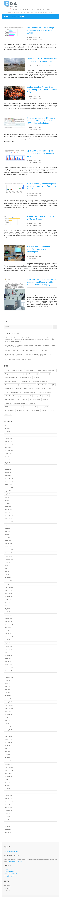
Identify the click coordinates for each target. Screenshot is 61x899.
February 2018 (8, 646)
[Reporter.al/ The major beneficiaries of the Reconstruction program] (14, 64)
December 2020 (9, 624)
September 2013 (9, 776)
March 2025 (8, 469)
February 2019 (8, 633)
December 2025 (9, 444)
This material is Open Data (15, 861)
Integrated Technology (45, 392)
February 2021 (8, 618)
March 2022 (8, 577)
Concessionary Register (12, 12)
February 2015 (8, 726)
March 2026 (8, 435)
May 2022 (7, 571)
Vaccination (35, 410)
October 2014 (8, 739)
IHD (50, 388)
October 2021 (8, 593)
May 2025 (7, 463)
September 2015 (9, 714)
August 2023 (8, 525)
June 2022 (7, 568)
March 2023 (8, 540)
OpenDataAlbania (35, 399)
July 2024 (7, 494)
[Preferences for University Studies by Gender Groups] (14, 220)
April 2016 (7, 692)
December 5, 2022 (46, 65)
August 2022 (8, 562)
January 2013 (8, 798)
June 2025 (7, 459)
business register (25, 377)
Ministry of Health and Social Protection (16, 399)
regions (8, 403)
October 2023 (8, 518)
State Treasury (9, 410)
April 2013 (7, 789)
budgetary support (19, 374)
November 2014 (9, 736)
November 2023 (9, 515)
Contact (53, 12)
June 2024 (7, 497)
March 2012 (8, 829)
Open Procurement (24, 12)
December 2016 (9, 667)
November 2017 (9, 652)
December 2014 (9, 733)
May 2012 (7, 823)
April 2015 (7, 723)
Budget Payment (33, 374)
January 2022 (8, 584)
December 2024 (9, 478)
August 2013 (8, 779)
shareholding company (20, 403)
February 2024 (8, 509)
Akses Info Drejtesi (44, 12)
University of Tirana (23, 410)
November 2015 (9, 708)
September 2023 (9, 522)
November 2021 (9, 590)
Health (18, 388)
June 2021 (7, 605)
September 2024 (9, 487)
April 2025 (7, 466)
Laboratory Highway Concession (22, 395)
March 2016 (8, 695)
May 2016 (7, 689)
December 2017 (9, 649)
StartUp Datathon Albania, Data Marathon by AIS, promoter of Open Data (42, 89)
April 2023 (7, 537)
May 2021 (7, 608)
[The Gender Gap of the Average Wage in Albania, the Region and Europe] (14, 32)
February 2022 (8, 581)
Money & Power (34, 12)
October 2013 (8, 773)
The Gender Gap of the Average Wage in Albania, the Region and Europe (40, 30)
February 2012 (8, 832)
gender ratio (9, 388)
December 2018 (9, 636)
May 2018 (7, 643)
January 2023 (8, 546)
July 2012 (7, 816)
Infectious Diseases (30, 392)
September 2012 (9, 810)
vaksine (45, 410)
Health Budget (28, 388)
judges (7, 395)
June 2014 (7, 748)
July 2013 (7, 782)
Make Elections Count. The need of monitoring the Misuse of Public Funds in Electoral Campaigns (41, 282)
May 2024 (7, 500)
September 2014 (9, 742)
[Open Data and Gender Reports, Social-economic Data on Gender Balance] (14, 156)
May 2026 (7, 428)
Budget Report (45, 374)
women (8, 414)
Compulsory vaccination (12, 381)
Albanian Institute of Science (11, 851)
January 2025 (8, 475)
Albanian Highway (17, 370)
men (46, 395)
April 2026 (7, 432)
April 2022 (7, 574)
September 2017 (9, 655)
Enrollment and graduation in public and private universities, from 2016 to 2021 (41, 186)
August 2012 (8, 813)
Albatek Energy (30, 370)
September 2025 (9, 450)
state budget (43, 406)
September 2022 (9, 559)
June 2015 (7, 720)
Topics (33, 9)
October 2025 (8, 447)
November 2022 (9, 553)
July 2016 (7, 683)
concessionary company (40, 381)
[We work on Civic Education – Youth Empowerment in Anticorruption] (14, 253)
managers (37, 395)
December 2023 (9, 512)
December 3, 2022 (36, 98)
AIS (7, 370)
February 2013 (8, 795)
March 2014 (8, 758)
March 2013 (8, 792)
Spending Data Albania (9, 875)
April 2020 (7, 630)
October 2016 (8, 674)
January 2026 (8, 441)
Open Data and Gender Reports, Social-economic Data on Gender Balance (40, 153)
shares (32, 403)
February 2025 (8, 472)
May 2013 (7, 785)
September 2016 (9, 677)
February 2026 (8, 438)
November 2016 (9, 671)
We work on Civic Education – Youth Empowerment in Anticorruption (39, 249)
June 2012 (7, 820)
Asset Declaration (8, 869)
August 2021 (8, 599)
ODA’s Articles (22, 9)
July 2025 (7, 456)
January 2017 (8, 664)
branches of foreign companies (46, 370)
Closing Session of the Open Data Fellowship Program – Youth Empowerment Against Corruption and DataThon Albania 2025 (30, 346)
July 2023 (7, 528)
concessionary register (28, 385)
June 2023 (7, 531)
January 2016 (8, 702)
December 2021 (9, 587)
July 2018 (7, 640)
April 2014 (7, 754)
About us (15, 9)
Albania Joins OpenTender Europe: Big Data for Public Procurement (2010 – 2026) (26, 350)
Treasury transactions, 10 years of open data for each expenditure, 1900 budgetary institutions (41, 120)
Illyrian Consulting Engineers (13, 392)
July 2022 (7, 565)
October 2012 (8, 807)
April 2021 (7, 612)
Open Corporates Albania (10, 873)
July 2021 (7, 602)
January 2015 (8, 730)
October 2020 (8, 627)
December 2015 (9, 705)
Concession (26, 381)
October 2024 (8, 484)
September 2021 (9, 596)
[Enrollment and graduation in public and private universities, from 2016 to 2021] (14, 188)
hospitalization (40, 388)
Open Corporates (47, 9)
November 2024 (9, 481)
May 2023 (7, 534)
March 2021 (8, 615)
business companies (11, 377)
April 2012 (7, 826)
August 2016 (8, 680)
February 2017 (8, 661)
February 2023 (8, 543)
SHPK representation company (13, 406)
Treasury (39, 9)
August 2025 (8, 453)
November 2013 (9, 770)
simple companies (30, 406)
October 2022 (8, 556)
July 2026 (7, 425)
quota (45, 399)
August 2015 (8, 717)
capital (36, 377)
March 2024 (8, 506)
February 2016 (8, 699)
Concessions (42, 385)
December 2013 (9, 767)
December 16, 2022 (37, 39)
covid (51, 385)
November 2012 (9, 804)
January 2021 (8, 621)
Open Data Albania (37, 37)
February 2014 (8, 761)
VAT (53, 410)
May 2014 (7, 751)
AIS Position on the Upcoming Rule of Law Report (18, 359)
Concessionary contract (12, 385)
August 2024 (8, 491)
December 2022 (9, 550)
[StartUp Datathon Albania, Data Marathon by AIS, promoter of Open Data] (14, 93)
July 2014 (7, 745)
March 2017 (8, 658)
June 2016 (7, 686)
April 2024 (7, 503)
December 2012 (9, 801)
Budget (7, 374)
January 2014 (8, 764)
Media (28, 9)
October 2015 (8, 711)
